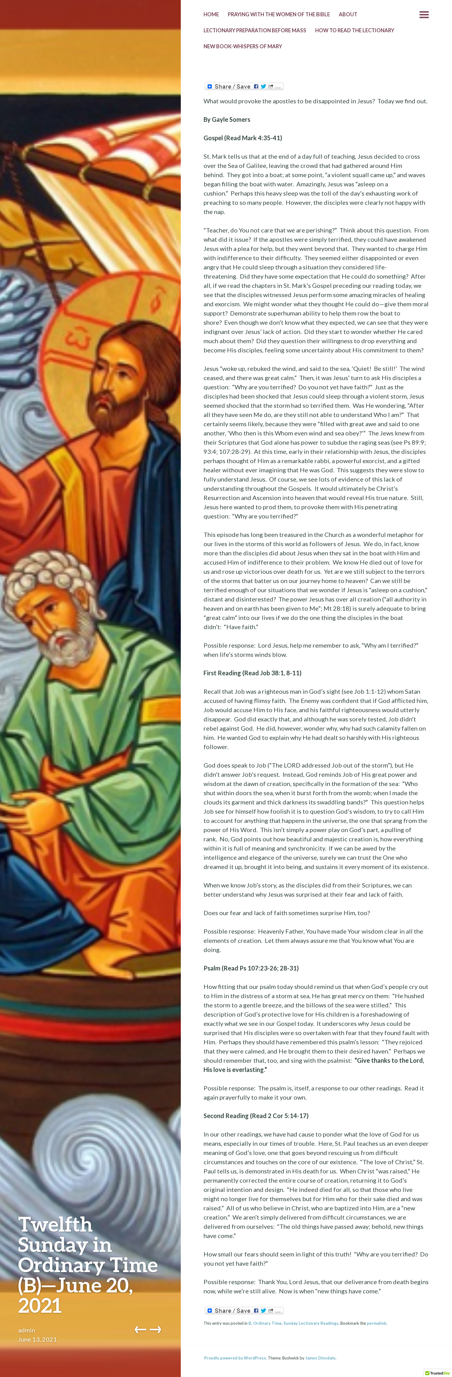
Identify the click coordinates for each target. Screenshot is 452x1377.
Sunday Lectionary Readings (311, 1323)
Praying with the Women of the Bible (279, 14)
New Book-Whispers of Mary (243, 46)
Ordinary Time (267, 1323)
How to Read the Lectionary (354, 30)
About (348, 14)
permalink (376, 1323)
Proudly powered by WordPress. (235, 1357)
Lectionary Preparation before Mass (255, 30)
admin (26, 1330)
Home (211, 14)
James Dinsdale (320, 1357)
